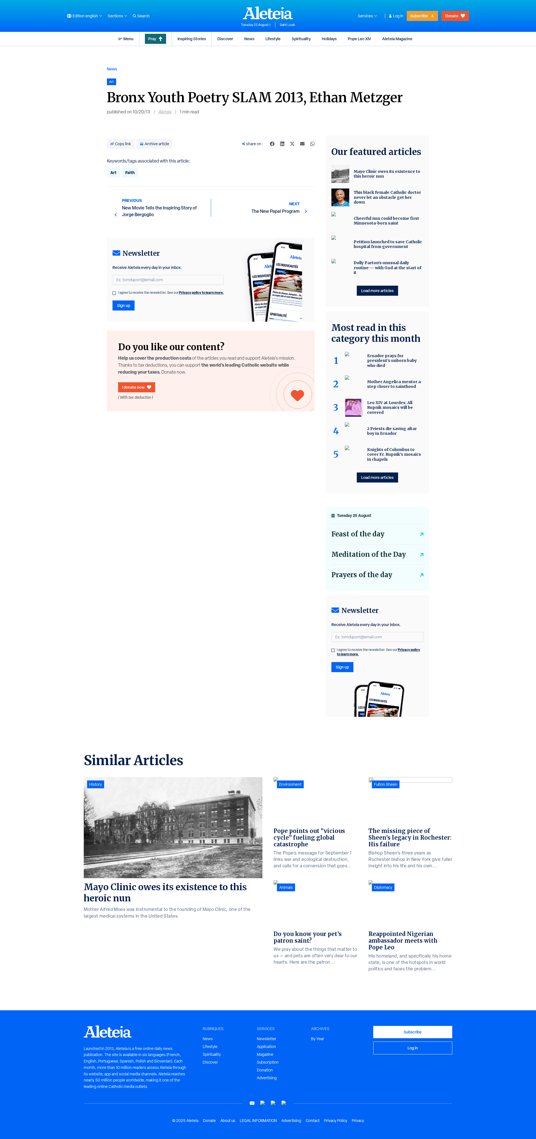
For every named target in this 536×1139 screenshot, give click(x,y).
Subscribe (419, 15)
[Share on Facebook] (272, 144)
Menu (128, 38)
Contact (313, 1120)
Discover (225, 38)
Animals (286, 887)
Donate (451, 15)
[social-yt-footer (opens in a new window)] (252, 1103)
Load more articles (377, 290)
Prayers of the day (361, 574)
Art (113, 172)
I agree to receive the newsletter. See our (171, 292)
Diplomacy (383, 887)
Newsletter (266, 1038)
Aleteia (165, 112)
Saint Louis (287, 25)
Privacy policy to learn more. (201, 292)
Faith (130, 172)
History (95, 784)
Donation (265, 1070)
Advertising (267, 1077)
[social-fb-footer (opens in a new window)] (262, 1103)
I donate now (133, 387)
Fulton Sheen (385, 784)
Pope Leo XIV (359, 38)
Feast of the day (357, 534)
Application (266, 1046)
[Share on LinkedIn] (282, 144)
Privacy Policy (335, 1120)
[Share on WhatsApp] (312, 144)
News (249, 38)
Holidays (329, 38)
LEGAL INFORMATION (258, 1120)
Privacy (358, 1120)
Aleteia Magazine (397, 38)
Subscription (268, 1062)
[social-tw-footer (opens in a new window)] (273, 1103)
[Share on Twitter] (292, 144)
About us (227, 1120)
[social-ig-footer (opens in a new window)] (283, 1103)
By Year (317, 1038)
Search (143, 15)
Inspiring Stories (192, 38)
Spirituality (301, 38)
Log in (398, 15)
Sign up (123, 305)
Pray (152, 38)
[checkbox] (114, 293)
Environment (290, 784)
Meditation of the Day (368, 554)
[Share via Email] (302, 144)
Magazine (265, 1054)
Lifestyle (273, 38)
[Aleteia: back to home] (268, 12)
